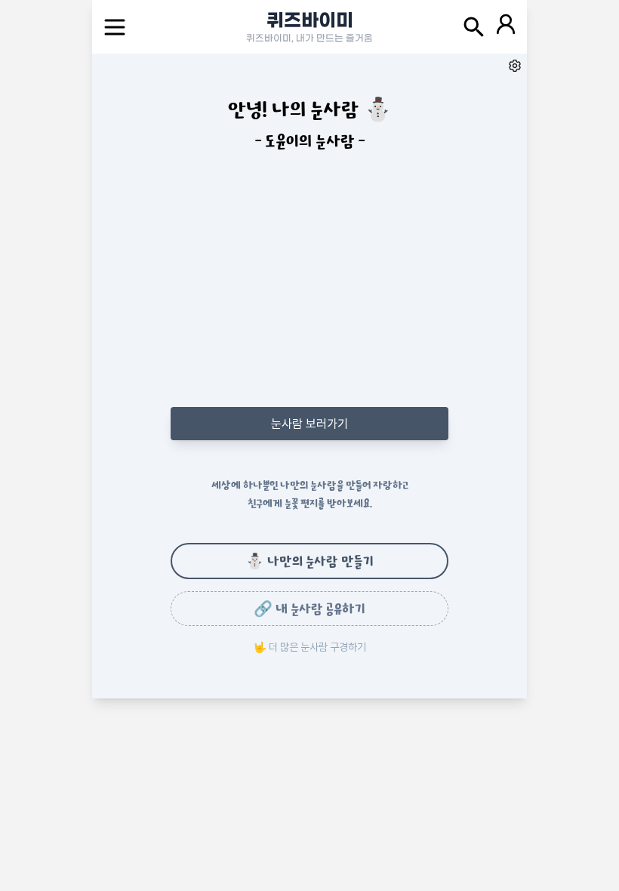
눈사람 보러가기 (309, 423)
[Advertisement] (309, 295)
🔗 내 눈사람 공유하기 (309, 609)
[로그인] (506, 27)
